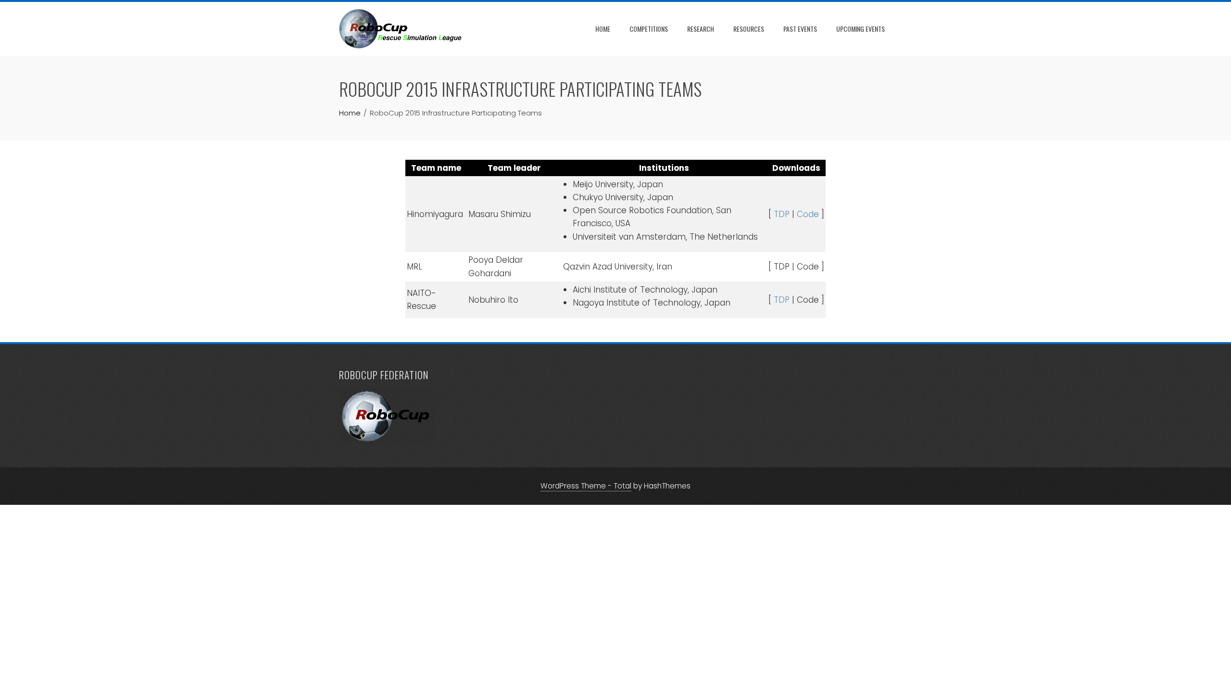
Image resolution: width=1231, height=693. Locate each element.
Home (602, 29)
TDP (782, 214)
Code (808, 214)
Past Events (800, 29)
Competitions (648, 29)
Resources (748, 29)
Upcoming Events (860, 29)
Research (700, 29)
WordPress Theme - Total (585, 486)
